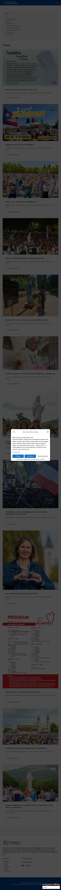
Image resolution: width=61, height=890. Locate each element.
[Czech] (45, 884)
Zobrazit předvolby (42, 456)
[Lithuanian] (53, 884)
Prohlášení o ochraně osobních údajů (32, 459)
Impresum (42, 459)
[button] (48, 432)
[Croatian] (43, 884)
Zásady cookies (19, 459)
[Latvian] (51, 884)
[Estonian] (47, 884)
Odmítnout (30, 456)
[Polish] (55, 884)
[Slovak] (57, 884)
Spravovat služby (16, 451)
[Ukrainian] (59, 884)
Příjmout (18, 456)
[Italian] (49, 884)
